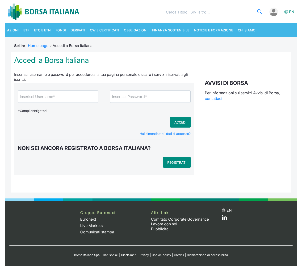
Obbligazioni (135, 30)
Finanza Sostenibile (170, 30)
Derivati (78, 30)
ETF (26, 30)
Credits (179, 255)
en (291, 11)
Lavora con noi (164, 224)
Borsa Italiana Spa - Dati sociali (96, 255)
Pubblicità (159, 229)
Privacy (143, 255)
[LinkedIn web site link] (224, 218)
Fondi (60, 30)
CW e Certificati (104, 30)
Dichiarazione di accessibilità (207, 255)
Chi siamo (247, 30)
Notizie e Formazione (213, 30)
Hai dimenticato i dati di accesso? (165, 134)
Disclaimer (128, 255)
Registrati (176, 162)
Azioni (13, 30)
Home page (38, 45)
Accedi (180, 122)
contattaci (213, 98)
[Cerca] (259, 12)
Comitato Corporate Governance (180, 219)
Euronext (88, 219)
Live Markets (91, 225)
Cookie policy (161, 255)
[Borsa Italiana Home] (43, 12)
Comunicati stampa (97, 232)
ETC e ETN (42, 30)
